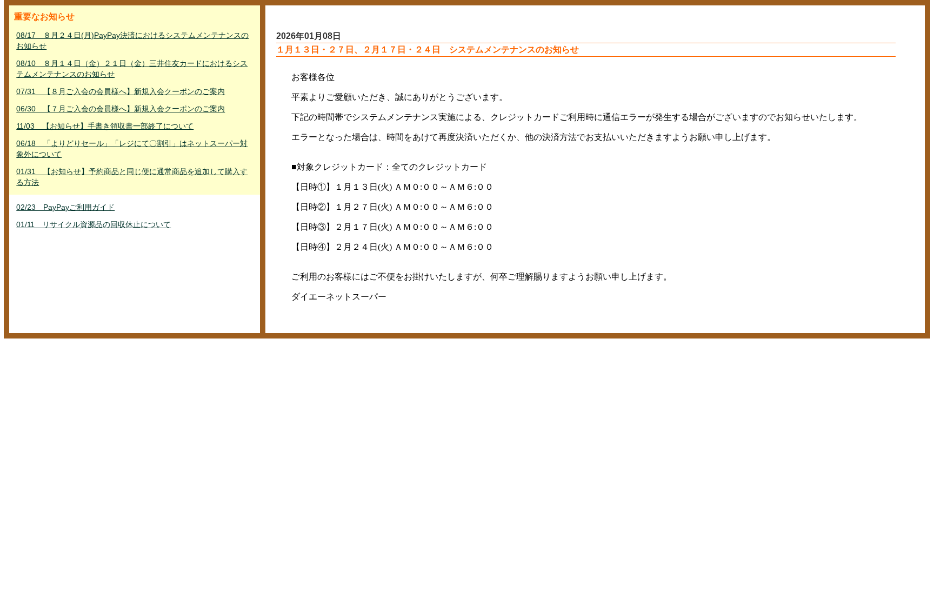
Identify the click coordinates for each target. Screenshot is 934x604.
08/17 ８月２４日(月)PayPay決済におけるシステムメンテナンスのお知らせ (132, 40)
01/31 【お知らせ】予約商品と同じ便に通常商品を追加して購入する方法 (132, 177)
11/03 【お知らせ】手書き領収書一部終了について (105, 126)
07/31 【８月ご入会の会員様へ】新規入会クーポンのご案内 (120, 91)
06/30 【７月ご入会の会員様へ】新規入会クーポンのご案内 (120, 108)
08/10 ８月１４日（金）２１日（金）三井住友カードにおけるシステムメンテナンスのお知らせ (132, 68)
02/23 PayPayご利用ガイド (65, 207)
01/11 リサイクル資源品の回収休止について (93, 224)
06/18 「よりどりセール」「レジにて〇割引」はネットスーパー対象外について (132, 148)
